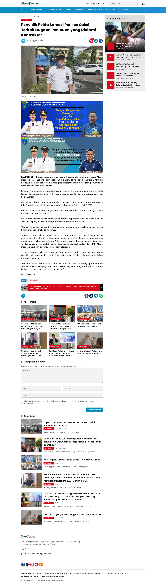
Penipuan (34, 280)
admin (29, 40)
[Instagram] (32, 564)
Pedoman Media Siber (92, 573)
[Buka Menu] (143, 3)
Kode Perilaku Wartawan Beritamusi (63, 573)
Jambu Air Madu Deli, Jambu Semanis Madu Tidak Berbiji (128, 56)
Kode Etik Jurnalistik (30, 576)
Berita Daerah (26, 20)
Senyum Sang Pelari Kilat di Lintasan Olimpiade (128, 74)
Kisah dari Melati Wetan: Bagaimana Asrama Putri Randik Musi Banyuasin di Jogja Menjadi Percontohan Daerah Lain (61, 326)
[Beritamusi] (30, 3)
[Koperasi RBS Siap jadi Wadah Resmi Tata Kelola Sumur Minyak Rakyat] (34, 313)
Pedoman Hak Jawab (114, 573)
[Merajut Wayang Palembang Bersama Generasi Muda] (90, 340)
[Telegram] (96, 296)
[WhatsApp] (101, 296)
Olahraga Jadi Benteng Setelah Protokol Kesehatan (128, 83)
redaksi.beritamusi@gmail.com (38, 553)
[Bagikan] (101, 41)
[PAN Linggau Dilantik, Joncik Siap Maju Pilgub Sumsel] (90, 313)
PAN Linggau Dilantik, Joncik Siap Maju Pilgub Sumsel (89, 325)
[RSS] (41, 564)
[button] (137, 4)
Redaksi (40, 573)
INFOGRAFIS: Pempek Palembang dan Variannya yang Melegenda (128, 65)
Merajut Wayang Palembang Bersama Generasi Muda (89, 352)
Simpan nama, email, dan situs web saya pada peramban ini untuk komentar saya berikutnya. (59, 402)
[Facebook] (86, 296)
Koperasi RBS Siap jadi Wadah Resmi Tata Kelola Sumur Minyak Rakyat (32, 326)
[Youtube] (37, 564)
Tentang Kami (27, 573)
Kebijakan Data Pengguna (53, 576)
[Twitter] (91, 296)
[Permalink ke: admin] (24, 41)
